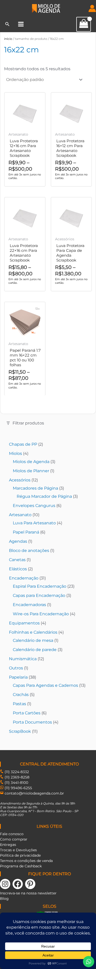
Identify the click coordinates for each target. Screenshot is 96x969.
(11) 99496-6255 (18, 788)
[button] (7, 24)
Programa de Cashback (21, 866)
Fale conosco (12, 834)
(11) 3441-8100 (16, 782)
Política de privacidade (20, 855)
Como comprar (13, 839)
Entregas (8, 844)
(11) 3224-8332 (16, 772)
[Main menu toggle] (21, 24)
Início (8, 39)
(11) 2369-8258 (16, 777)
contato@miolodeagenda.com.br (34, 793)
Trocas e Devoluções (18, 850)
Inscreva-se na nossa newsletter (28, 893)
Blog (4, 898)
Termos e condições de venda (26, 860)
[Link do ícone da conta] (92, 8)
